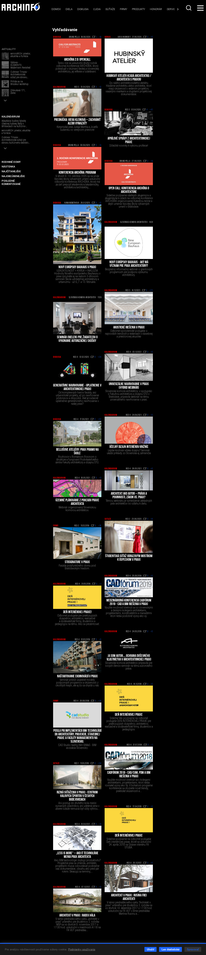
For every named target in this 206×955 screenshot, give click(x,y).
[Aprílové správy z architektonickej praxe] (129, 123)
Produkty (138, 9)
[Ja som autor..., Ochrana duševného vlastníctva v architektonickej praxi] (129, 642)
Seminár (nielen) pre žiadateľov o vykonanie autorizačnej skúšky (77, 339)
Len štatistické (170, 949)
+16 (99, 526)
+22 (99, 419)
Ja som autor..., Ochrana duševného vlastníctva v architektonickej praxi (129, 657)
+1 (100, 584)
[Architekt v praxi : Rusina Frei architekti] (129, 878)
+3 (100, 478)
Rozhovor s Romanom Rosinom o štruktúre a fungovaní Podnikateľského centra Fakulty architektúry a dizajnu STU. (77, 459)
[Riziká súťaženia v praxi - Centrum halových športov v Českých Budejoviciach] (77, 777)
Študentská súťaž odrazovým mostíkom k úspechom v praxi (128, 558)
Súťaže (110, 9)
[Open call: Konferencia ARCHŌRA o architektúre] (129, 174)
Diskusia (83, 9)
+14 (99, 701)
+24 (99, 357)
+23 (151, 290)
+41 (151, 110)
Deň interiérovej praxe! (77, 612)
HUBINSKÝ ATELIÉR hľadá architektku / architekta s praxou (128, 78)
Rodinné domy (11, 161)
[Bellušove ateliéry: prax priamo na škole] (77, 434)
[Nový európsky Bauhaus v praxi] (77, 234)
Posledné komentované (11, 182)
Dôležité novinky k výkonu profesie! (128, 145)
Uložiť (150, 949)
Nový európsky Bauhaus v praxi (77, 267)
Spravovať (193, 949)
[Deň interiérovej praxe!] (77, 597)
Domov (56, 9)
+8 (100, 37)
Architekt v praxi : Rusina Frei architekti (129, 897)
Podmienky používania (81, 949)
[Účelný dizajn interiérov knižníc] (129, 430)
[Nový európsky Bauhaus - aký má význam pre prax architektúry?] (129, 243)
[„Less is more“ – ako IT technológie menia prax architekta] (77, 838)
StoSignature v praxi (77, 562)
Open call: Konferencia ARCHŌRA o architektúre (129, 190)
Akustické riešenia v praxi (128, 327)
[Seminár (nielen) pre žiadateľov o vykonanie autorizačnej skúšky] (77, 318)
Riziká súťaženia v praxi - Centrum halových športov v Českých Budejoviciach (77, 796)
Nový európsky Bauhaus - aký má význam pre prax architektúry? (128, 264)
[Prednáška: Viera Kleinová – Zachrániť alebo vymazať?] (77, 103)
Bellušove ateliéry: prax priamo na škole (77, 451)
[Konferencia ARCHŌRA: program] (77, 158)
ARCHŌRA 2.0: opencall (77, 60)
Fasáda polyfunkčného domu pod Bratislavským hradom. (77, 567)
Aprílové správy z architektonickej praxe (129, 140)
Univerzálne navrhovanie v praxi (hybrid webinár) (129, 386)
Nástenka (8, 166)
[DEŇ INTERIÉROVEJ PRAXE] (129, 698)
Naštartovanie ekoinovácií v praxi (77, 676)
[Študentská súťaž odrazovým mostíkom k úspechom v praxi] (129, 537)
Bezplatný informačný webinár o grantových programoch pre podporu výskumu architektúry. (129, 272)
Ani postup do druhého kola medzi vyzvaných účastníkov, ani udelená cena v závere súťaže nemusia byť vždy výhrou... (77, 806)
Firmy (123, 9)
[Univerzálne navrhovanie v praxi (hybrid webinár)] (129, 367)
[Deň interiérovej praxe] (129, 820)
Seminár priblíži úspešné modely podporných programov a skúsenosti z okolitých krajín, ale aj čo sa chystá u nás (77, 682)
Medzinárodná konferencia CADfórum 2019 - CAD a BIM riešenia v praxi (128, 602)
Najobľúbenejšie (13, 176)
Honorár (156, 9)
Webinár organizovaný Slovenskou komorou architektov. (77, 509)
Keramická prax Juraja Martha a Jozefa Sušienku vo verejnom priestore (77, 128)
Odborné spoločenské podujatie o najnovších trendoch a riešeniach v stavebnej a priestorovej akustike (129, 333)
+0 (151, 37)
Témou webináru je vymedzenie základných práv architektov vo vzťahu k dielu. (129, 502)
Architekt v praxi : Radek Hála (77, 915)
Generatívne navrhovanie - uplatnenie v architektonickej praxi (77, 387)
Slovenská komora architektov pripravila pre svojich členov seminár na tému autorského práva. (128, 665)
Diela (69, 9)
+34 (99, 763)
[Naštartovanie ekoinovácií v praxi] (77, 657)
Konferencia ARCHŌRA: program (77, 173)
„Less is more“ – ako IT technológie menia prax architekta (77, 855)
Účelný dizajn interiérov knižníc (128, 447)
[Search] (189, 7)
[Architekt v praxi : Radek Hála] (77, 900)
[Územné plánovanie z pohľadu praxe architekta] (77, 488)
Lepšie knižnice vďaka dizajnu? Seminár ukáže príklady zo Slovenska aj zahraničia (129, 452)
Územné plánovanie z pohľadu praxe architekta (77, 502)
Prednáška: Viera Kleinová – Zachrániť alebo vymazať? (77, 121)
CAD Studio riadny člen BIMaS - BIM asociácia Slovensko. (77, 746)
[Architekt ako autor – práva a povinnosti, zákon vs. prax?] (129, 480)
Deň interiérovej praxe (129, 836)
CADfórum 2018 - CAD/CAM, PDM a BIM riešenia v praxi (128, 774)
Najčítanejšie (11, 171)
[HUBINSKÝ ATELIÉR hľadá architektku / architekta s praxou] (129, 56)
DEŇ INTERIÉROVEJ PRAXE (129, 715)
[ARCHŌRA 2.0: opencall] (77, 47)
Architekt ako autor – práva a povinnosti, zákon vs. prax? (129, 495)
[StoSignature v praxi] (77, 543)
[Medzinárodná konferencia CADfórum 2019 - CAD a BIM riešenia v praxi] (129, 587)
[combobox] (189, 7)
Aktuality (9, 49)
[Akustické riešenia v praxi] (129, 308)
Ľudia (97, 9)
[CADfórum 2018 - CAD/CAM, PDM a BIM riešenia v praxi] (129, 758)
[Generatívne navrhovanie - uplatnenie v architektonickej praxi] (77, 370)
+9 (100, 145)
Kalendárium (59, 87)
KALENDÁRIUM (11, 116)
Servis (171, 9)
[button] (5, 100)
